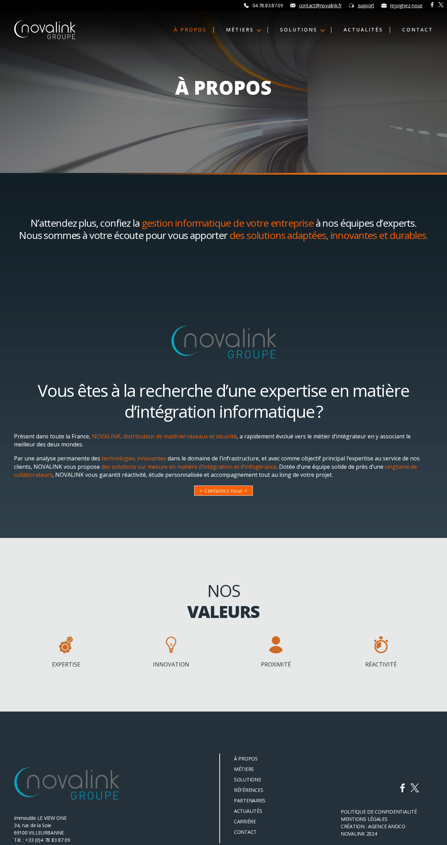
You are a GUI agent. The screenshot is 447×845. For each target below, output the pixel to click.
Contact (417, 30)
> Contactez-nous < (223, 490)
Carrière (245, 821)
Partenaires (249, 800)
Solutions (298, 30)
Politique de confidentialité (379, 811)
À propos (190, 30)
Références (248, 790)
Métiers (240, 30)
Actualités (363, 30)
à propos (246, 758)
